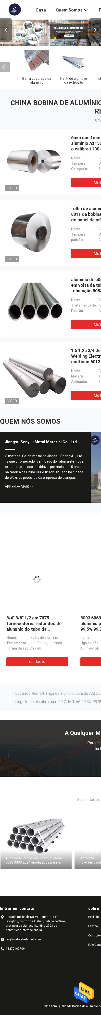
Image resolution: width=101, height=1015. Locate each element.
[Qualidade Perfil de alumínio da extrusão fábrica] (73, 62)
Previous (6, 30)
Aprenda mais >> (19, 487)
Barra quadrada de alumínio (36, 80)
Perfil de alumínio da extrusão (73, 80)
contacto (37, 661)
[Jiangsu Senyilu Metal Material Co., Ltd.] (15, 9)
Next (95, 30)
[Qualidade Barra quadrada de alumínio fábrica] (37, 62)
